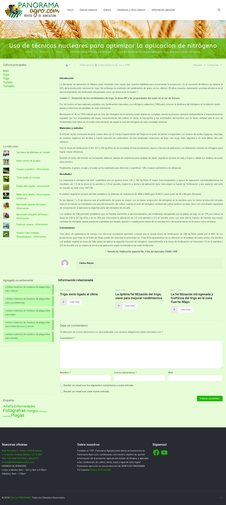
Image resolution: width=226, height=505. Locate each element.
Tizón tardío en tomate (28, 177)
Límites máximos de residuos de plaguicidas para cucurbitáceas (27, 300)
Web (170, 372)
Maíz (6, 70)
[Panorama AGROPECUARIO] (32, 10)
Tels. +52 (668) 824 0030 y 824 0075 (20, 458)
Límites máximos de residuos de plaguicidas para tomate (27, 336)
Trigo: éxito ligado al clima (79, 294)
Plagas (17, 415)
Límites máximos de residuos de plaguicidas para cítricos (27, 289)
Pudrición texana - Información (32, 224)
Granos (44, 51)
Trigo (59, 51)
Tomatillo (8, 86)
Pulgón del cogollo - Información (33, 186)
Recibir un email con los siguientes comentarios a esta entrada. (99, 385)
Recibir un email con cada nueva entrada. (86, 391)
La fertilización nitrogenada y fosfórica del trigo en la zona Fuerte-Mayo (192, 298)
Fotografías (14, 410)
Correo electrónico (125, 372)
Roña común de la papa (28, 160)
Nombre (65, 372)
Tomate (7, 82)
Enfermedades (24, 406)
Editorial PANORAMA (20, 497)
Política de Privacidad (100, 469)
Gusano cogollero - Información (32, 169)
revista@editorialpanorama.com (18, 462)
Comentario (67, 338)
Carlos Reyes (105, 65)
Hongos (32, 411)
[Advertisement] (28, 116)
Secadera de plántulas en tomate (33, 152)
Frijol (6, 74)
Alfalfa (8, 406)
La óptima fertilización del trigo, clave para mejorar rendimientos (138, 296)
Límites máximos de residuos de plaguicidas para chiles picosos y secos (27, 324)
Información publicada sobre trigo (90, 51)
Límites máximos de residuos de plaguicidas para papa (27, 312)
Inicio (29, 51)
